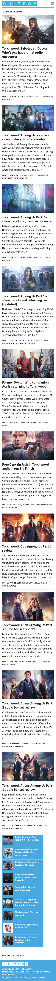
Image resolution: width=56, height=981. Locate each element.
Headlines (7, 507)
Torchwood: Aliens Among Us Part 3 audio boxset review (27, 627)
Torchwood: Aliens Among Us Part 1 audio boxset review (27, 788)
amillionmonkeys (38, 977)
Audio (5, 99)
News (10, 99)
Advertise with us (11, 969)
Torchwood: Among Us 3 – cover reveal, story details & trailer (25, 137)
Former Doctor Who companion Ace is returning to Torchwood (25, 384)
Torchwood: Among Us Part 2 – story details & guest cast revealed (27, 219)
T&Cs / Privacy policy (41, 971)
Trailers (24, 178)
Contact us (26, 969)
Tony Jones (35, 504)
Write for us (8, 974)
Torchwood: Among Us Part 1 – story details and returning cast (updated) (25, 300)
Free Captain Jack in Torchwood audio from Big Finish (25, 466)
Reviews (12, 585)
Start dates (13, 178)
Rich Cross (29, 583)
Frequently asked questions (16, 971)
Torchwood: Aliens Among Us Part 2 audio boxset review (27, 705)
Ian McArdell (35, 96)
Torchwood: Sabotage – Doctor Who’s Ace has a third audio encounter (25, 52)
